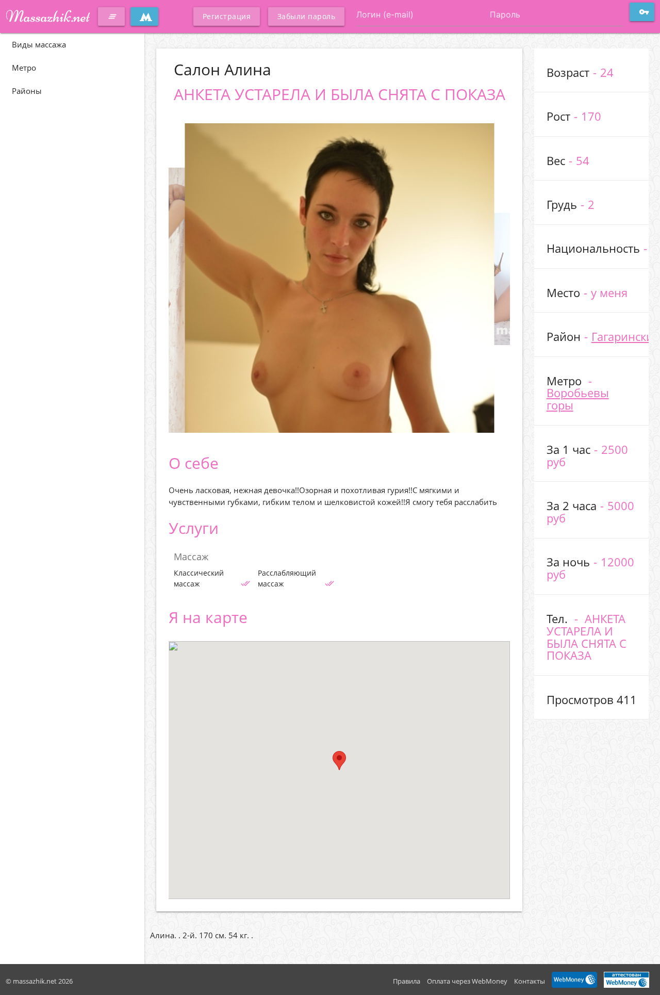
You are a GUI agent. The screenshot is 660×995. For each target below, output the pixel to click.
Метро (24, 67)
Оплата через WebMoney (467, 981)
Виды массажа (39, 44)
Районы (27, 91)
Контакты (529, 981)
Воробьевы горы (578, 399)
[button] (339, 760)
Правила (406, 981)
